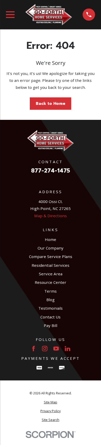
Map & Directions (50, 215)
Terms (50, 291)
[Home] (48, 14)
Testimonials (50, 308)
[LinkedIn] (67, 348)
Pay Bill (50, 325)
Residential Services (50, 265)
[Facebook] (33, 348)
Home (50, 239)
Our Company (50, 248)
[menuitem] (50, 402)
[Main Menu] (10, 14)
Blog (50, 299)
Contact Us (50, 316)
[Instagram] (44, 348)
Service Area (50, 273)
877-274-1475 (50, 171)
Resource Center (50, 282)
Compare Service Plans (50, 256)
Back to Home (50, 103)
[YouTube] (56, 348)
